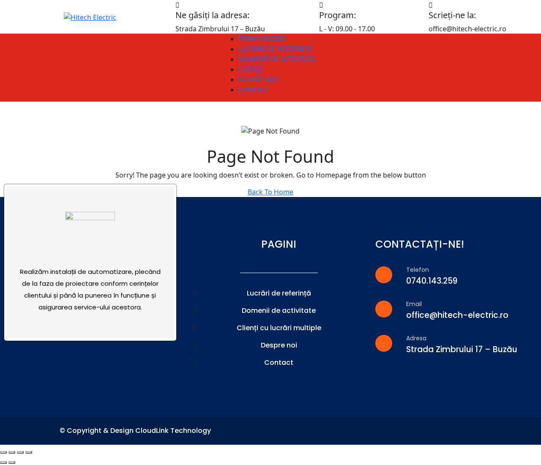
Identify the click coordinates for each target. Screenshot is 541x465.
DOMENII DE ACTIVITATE (277, 59)
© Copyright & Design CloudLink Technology (135, 430)
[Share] (11, 452)
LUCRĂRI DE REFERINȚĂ (275, 49)
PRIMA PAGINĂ (262, 39)
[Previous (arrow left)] (3, 462)
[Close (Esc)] (3, 452)
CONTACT (253, 89)
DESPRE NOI (258, 79)
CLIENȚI (250, 69)
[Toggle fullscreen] (20, 452)
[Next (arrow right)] (11, 462)
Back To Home (270, 192)
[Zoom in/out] (28, 452)
